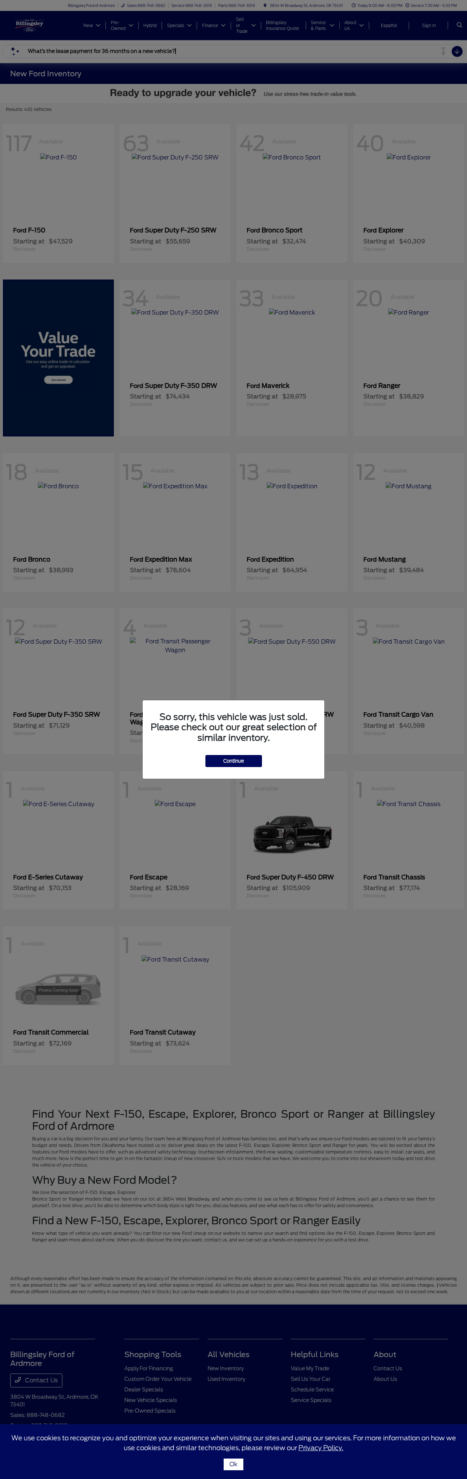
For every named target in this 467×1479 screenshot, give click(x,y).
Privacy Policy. (320, 1448)
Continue (233, 761)
